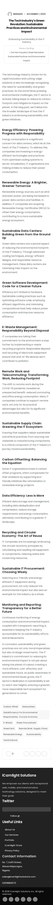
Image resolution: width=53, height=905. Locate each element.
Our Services (11, 834)
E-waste (8, 722)
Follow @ (15, 815)
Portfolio (9, 840)
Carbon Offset (11, 706)
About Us (10, 829)
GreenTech (9, 728)
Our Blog (30, 48)
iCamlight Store (13, 845)
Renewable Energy (13, 734)
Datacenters (28, 706)
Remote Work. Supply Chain (33, 728)
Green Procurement (26, 722)
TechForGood (10, 740)
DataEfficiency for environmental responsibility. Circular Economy (21, 714)
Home (21, 48)
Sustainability (34, 734)
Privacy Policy (12, 850)
